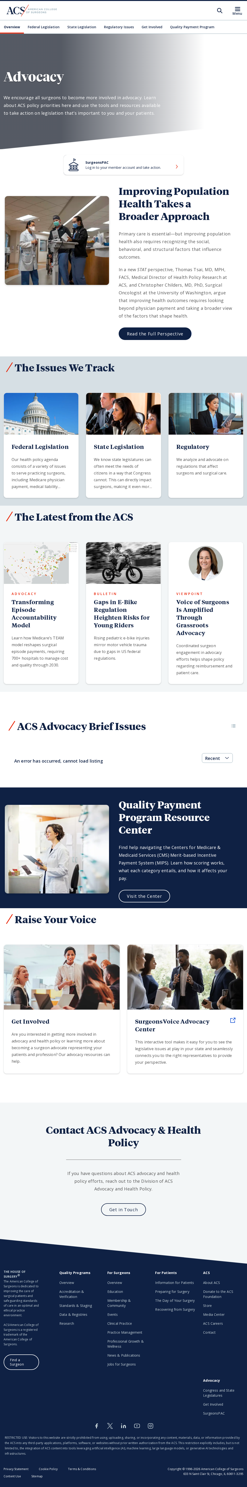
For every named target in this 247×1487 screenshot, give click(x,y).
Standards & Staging (75, 1305)
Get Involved (152, 27)
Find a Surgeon (17, 1362)
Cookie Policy (48, 1469)
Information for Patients (174, 1282)
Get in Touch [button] (123, 1209)
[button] (233, 726)
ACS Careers (213, 1323)
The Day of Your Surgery (175, 1300)
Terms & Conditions (82, 1469)
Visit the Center (144, 896)
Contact (209, 1332)
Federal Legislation (44, 27)
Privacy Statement (16, 1469)
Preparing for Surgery (172, 1291)
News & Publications (123, 1355)
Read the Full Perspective (155, 334)
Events (112, 1314)
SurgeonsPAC (214, 1413)
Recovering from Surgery (175, 1309)
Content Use (12, 1476)
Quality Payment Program (192, 27)
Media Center (214, 1314)
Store (207, 1305)
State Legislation (81, 27)
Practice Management (125, 1332)
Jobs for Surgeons (121, 1364)
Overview (12, 27)
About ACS (211, 1282)
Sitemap (37, 1476)
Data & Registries (73, 1314)
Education (115, 1291)
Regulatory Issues (119, 27)
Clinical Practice (119, 1323)
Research (66, 1323)
